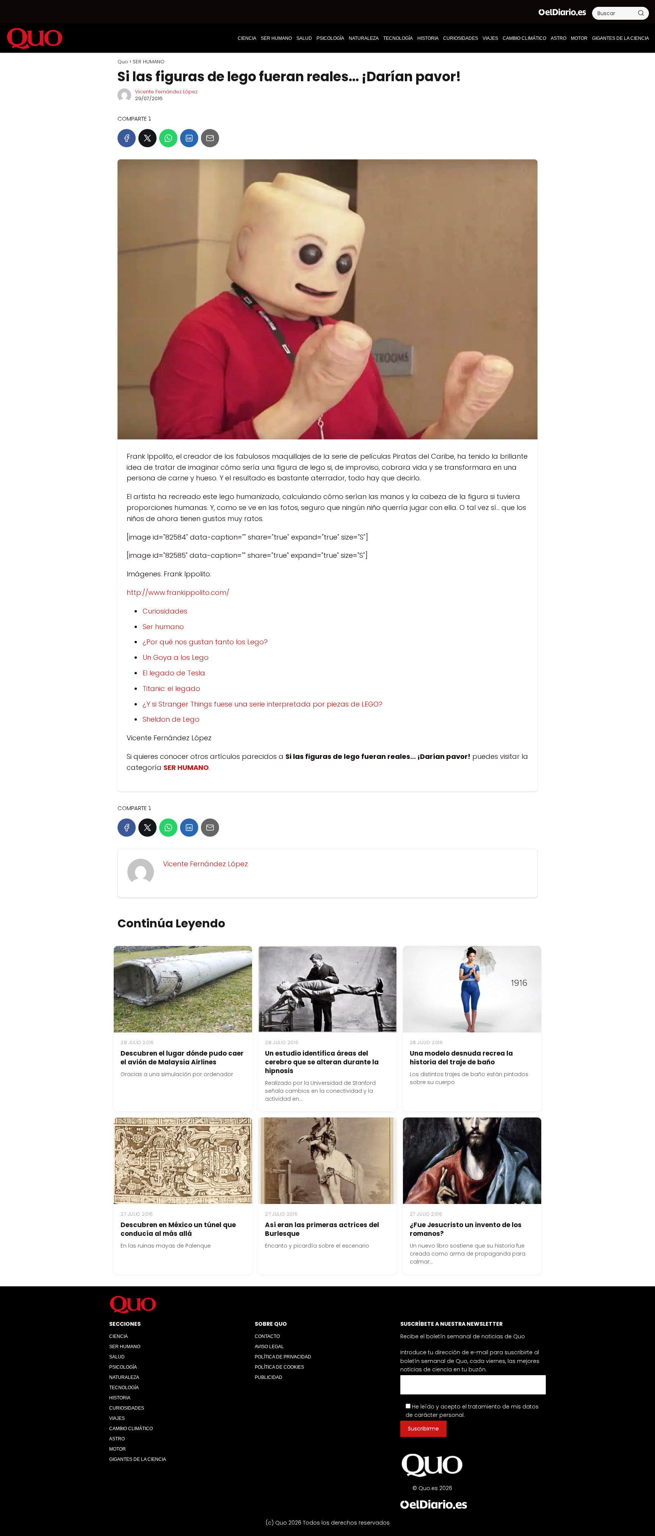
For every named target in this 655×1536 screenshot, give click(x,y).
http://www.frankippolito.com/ (178, 592)
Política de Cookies (279, 1367)
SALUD (304, 38)
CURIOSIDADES (460, 38)
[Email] (210, 138)
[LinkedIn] (189, 138)
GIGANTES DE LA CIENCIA (620, 38)
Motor (579, 38)
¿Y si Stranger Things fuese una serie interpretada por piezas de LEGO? (262, 704)
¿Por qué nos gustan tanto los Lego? (205, 642)
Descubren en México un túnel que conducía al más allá (178, 1229)
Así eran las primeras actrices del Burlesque (322, 1229)
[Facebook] (127, 138)
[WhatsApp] (168, 138)
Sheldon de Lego (171, 719)
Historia (428, 38)
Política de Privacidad (283, 1357)
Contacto (267, 1336)
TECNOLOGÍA (398, 38)
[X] (147, 138)
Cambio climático (524, 38)
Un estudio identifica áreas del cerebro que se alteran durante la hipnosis (322, 1062)
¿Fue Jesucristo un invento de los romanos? (466, 1229)
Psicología (330, 38)
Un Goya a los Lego (175, 657)
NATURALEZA (364, 38)
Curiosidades (165, 611)
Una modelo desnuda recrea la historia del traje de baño (461, 1058)
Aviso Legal (269, 1346)
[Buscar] (641, 13)
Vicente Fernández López (166, 91)
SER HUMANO (276, 38)
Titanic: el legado (171, 688)
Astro (558, 38)
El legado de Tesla (174, 673)
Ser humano (163, 626)
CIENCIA (247, 38)
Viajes (490, 38)
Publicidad (268, 1377)
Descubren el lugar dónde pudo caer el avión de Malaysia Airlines (182, 1058)
